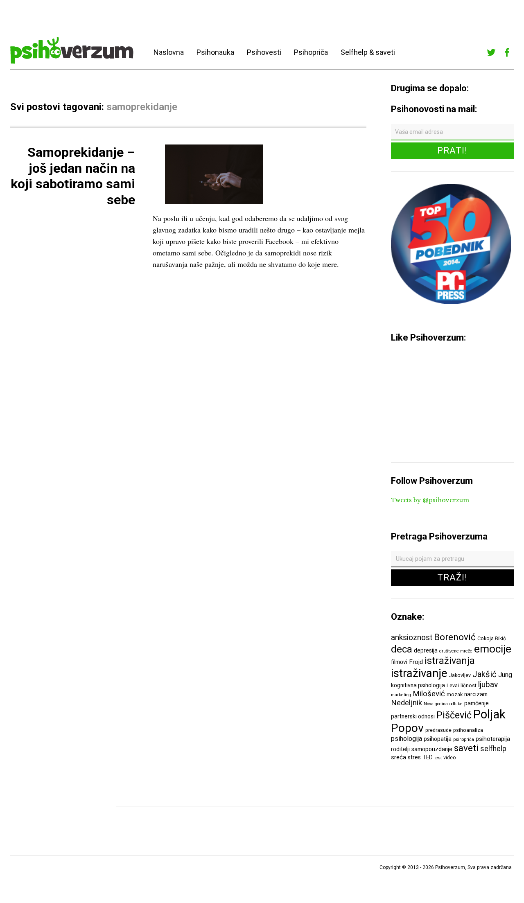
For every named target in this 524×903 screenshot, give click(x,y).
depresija (426, 650)
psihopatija (438, 739)
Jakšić (484, 674)
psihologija (406, 739)
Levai (453, 685)
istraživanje (419, 673)
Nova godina (436, 704)
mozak (455, 694)
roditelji (400, 749)
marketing (401, 695)
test (438, 758)
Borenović (455, 637)
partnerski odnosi (413, 716)
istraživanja (450, 660)
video (449, 757)
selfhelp (493, 749)
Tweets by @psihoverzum (430, 500)
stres (414, 757)
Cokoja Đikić (491, 638)
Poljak (489, 714)
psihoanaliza (468, 730)
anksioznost (411, 637)
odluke (456, 704)
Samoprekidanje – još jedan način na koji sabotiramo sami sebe (73, 175)
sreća (398, 757)
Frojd (416, 662)
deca (401, 649)
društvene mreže (455, 651)
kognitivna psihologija (418, 685)
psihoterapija (493, 739)
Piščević (454, 715)
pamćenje (476, 703)
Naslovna (169, 52)
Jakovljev (460, 675)
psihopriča (463, 739)
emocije (492, 648)
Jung (505, 675)
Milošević (429, 693)
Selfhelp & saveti (368, 52)
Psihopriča (311, 52)
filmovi (399, 662)
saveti (466, 748)
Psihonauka (215, 52)
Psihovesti (264, 52)
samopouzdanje (431, 749)
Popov (407, 728)
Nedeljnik (406, 702)
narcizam (476, 694)
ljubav (488, 684)
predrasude (438, 730)
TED (427, 757)
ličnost (469, 685)
